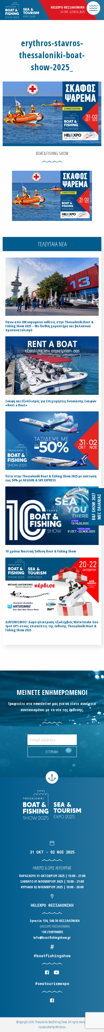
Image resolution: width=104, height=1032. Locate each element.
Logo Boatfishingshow (31, 10)
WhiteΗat (60, 1027)
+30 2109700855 (52, 931)
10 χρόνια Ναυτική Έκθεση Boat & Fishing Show (40, 551)
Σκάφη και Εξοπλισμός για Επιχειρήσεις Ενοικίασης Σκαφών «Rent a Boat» (50, 403)
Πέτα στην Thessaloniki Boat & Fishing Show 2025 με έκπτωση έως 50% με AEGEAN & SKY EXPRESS (51, 478)
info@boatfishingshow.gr (52, 937)
